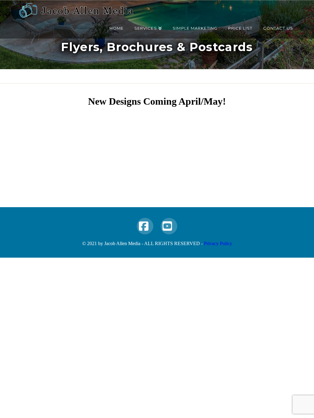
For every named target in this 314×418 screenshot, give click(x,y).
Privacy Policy (218, 243)
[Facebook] (145, 226)
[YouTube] (169, 226)
